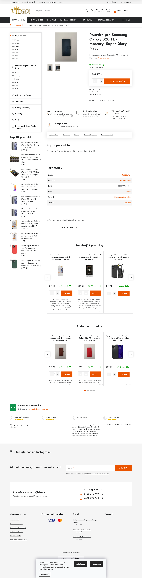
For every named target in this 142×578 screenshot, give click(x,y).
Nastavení (45, 574)
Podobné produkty (107, 135)
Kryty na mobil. (21, 35)
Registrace (127, 2)
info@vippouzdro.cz (94, 489)
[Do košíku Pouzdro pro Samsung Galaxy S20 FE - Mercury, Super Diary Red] (95, 374)
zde (51, 569)
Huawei (16, 46)
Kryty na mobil (125, 180)
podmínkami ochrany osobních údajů (97, 474)
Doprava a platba (15, 536)
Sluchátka (19, 101)
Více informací (103, 58)
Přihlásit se (124, 468)
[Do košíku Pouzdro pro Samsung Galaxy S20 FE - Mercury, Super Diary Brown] (67, 374)
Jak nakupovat (14, 2)
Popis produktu (53, 135)
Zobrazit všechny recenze (38, 409)
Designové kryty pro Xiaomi (82, 537)
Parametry (66, 135)
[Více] (126, 20)
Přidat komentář (68, 228)
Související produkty (90, 135)
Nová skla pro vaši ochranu (82, 530)
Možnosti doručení (98, 67)
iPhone (16, 40)
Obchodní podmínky (29, 2)
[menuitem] (18, 20)
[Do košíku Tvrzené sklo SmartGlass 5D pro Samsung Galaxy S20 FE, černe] (95, 293)
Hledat (86, 10)
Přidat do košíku (117, 81)
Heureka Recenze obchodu (71, 552)
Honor (16, 52)
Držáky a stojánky (22, 107)
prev (47, 277)
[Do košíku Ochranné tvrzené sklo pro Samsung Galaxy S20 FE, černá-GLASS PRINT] (67, 293)
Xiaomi (16, 49)
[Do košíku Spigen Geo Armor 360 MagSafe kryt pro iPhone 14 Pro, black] (124, 293)
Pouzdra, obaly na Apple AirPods (25, 127)
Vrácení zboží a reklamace (18, 540)
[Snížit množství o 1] (95, 81)
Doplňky (18, 114)
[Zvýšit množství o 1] (101, 81)
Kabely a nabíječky (23, 95)
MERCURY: (98, 94)
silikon (116, 197)
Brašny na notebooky (24, 120)
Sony (16, 59)
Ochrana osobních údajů (47, 2)
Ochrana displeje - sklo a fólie (25, 67)
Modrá (128, 191)
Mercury (128, 202)
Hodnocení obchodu (16, 532)
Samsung (17, 43)
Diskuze (76, 135)
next (130, 277)
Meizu (16, 56)
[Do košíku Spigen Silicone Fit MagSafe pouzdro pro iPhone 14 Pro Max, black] (124, 374)
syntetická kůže (125, 197)
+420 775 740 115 (102, 10)
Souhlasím (97, 564)
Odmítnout (80, 564)
